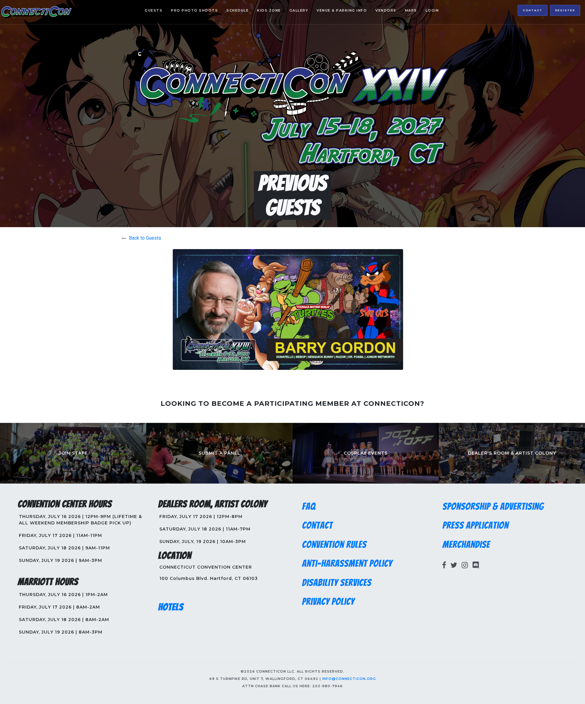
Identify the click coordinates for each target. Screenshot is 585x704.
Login (432, 10)
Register (565, 10)
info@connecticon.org (349, 679)
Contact (532, 10)
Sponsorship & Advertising (493, 506)
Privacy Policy (328, 601)
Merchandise (466, 544)
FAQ (309, 506)
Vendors (385, 10)
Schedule (237, 10)
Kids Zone (269, 10)
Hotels (170, 607)
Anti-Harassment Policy (347, 563)
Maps (411, 10)
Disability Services (336, 582)
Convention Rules (334, 544)
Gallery (298, 10)
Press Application (475, 525)
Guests (153, 10)
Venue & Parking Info (342, 10)
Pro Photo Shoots (194, 10)
